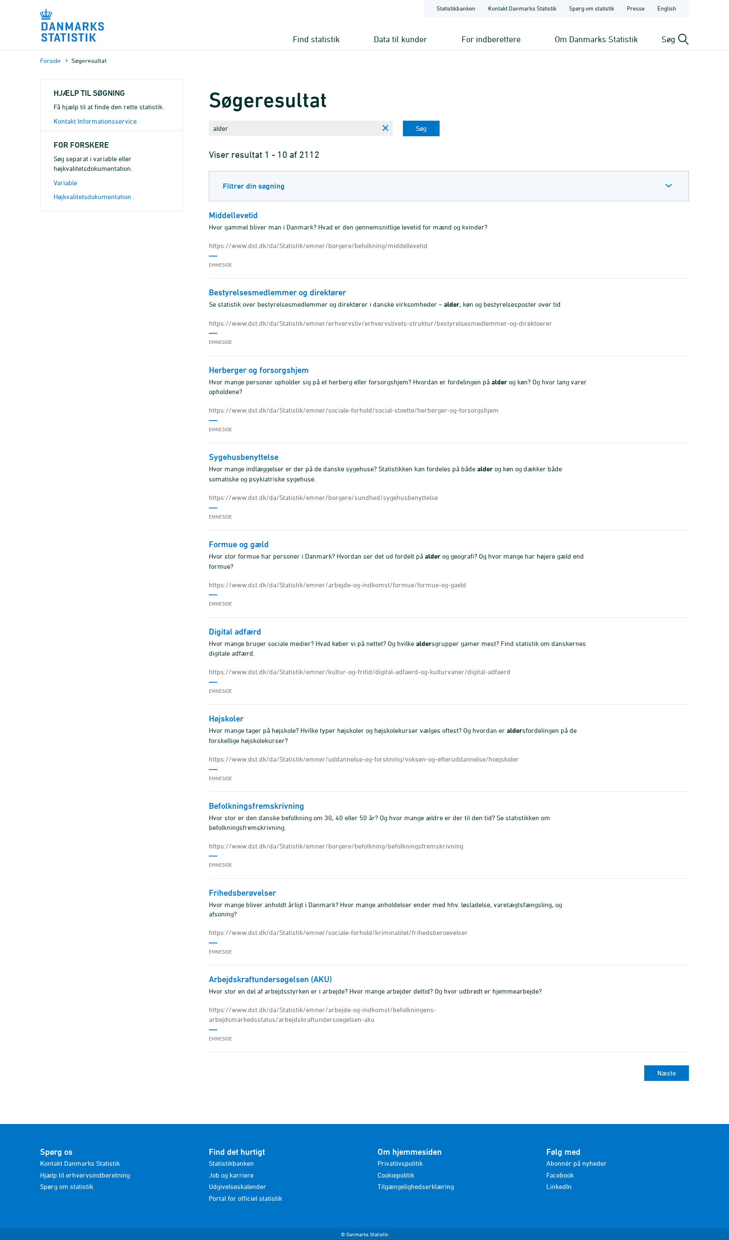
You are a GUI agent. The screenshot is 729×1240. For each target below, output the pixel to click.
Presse (636, 8)
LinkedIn (559, 1186)
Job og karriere (231, 1175)
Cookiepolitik (396, 1175)
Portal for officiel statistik (245, 1198)
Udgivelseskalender (237, 1186)
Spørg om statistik (591, 8)
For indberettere (491, 39)
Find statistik (316, 39)
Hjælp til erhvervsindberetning (85, 1175)
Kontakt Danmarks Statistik (522, 8)
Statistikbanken (456, 8)
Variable (65, 182)
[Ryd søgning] (385, 128)
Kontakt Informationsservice (95, 121)
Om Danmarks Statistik (596, 39)
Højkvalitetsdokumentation (92, 196)
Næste (666, 1073)
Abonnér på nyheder (576, 1163)
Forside (50, 60)
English (666, 8)
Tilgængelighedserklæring (416, 1186)
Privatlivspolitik (400, 1163)
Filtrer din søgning (254, 185)
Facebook (560, 1175)
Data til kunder (400, 39)
